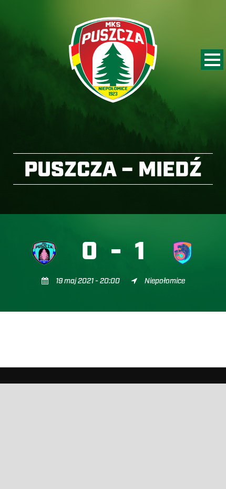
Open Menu (212, 59)
